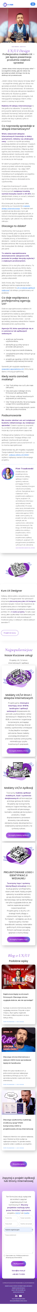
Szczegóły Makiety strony (18, 751)
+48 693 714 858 (18, 1274)
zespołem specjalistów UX (13, 369)
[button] (32, 4)
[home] (7, 4)
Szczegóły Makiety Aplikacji (18, 835)
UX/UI (17, 1213)
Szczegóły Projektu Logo (19, 939)
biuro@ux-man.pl (18, 1271)
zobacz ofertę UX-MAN (18, 455)
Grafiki (26, 1213)
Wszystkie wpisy (18, 1164)
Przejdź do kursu (10, 633)
